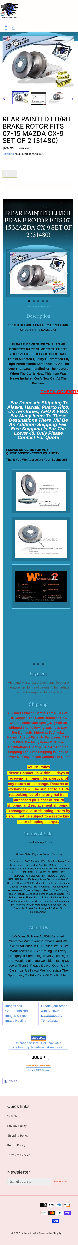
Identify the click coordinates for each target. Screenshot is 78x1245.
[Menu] (21, 28)
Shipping (8, 153)
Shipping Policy (17, 1135)
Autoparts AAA (29, 1233)
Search (12, 1116)
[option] (21, 97)
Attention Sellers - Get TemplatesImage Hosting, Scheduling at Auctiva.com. (38, 1045)
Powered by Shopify (50, 1233)
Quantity (8, 166)
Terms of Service (18, 1155)
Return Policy (16, 1145)
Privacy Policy (17, 1126)
